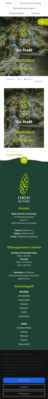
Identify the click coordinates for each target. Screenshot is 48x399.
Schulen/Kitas (24, 327)
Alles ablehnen (24, 394)
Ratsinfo (24, 308)
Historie (24, 304)
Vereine (24, 331)
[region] (24, 374)
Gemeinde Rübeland (15, 155)
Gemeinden (24, 299)
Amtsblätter (24, 295)
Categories (10, 79)
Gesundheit (24, 344)
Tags (19, 79)
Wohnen (24, 335)
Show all (39, 81)
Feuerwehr (24, 316)
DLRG (24, 312)
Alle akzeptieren (24, 380)
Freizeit (24, 340)
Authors (29, 79)
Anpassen (24, 387)
